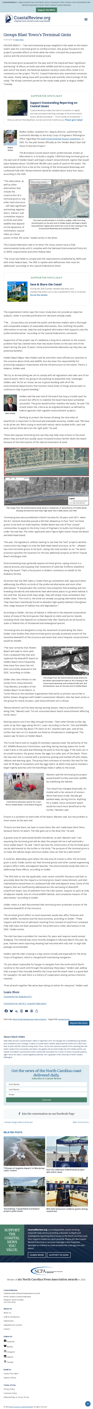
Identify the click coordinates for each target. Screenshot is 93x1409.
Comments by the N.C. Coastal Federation (25, 1003)
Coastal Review (9, 2)
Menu (86, 18)
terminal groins (64, 1019)
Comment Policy (10, 1393)
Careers (7, 1329)
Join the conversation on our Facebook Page (47, 1113)
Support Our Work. (46, 10)
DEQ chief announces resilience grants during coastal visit (67, 1210)
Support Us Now (59, 1255)
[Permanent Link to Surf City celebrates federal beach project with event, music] (67, 1151)
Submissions (9, 1321)
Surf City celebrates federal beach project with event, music (65, 1170)
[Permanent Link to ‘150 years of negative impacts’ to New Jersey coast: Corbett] (24, 1151)
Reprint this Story (79, 1023)
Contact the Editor (11, 1373)
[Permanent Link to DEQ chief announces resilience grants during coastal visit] (67, 1192)
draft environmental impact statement (60, 138)
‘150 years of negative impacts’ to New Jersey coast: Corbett (24, 1169)
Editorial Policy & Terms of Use (16, 1397)
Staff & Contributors (12, 1317)
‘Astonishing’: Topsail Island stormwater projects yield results (22, 1209)
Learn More (37, 1255)
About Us (7, 1312)
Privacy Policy (9, 1389)
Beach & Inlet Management (23, 1019)
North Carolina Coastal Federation (17, 1296)
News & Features (40, 1019)
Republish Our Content (13, 1325)
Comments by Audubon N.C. (18, 996)
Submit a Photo (10, 1377)
